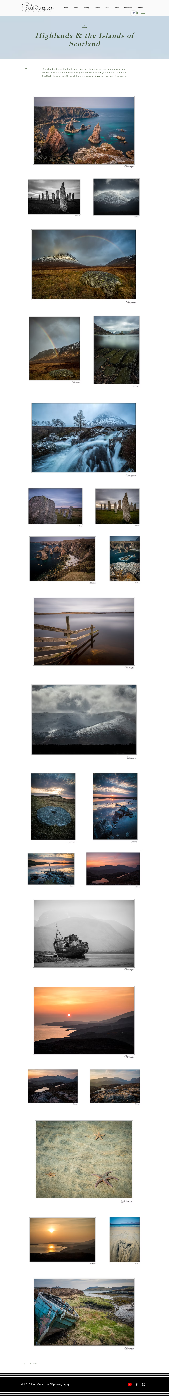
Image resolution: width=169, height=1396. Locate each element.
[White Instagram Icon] (143, 1384)
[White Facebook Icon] (137, 1384)
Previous (34, 1364)
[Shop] (133, 13)
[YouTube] (130, 1384)
